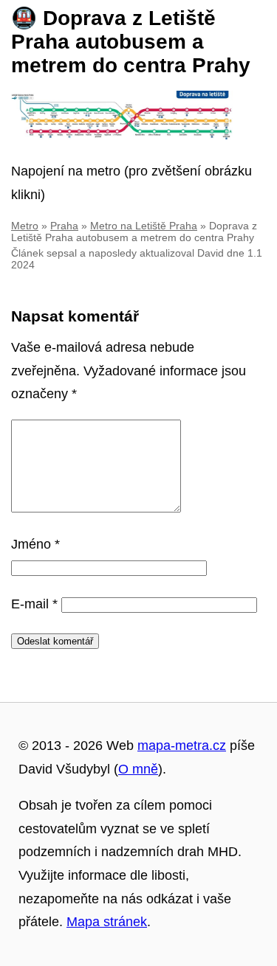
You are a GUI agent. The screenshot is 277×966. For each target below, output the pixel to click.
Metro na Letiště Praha (143, 226)
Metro (24, 226)
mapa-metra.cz (181, 745)
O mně (138, 769)
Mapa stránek (106, 921)
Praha (64, 226)
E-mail (34, 604)
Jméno (35, 544)
